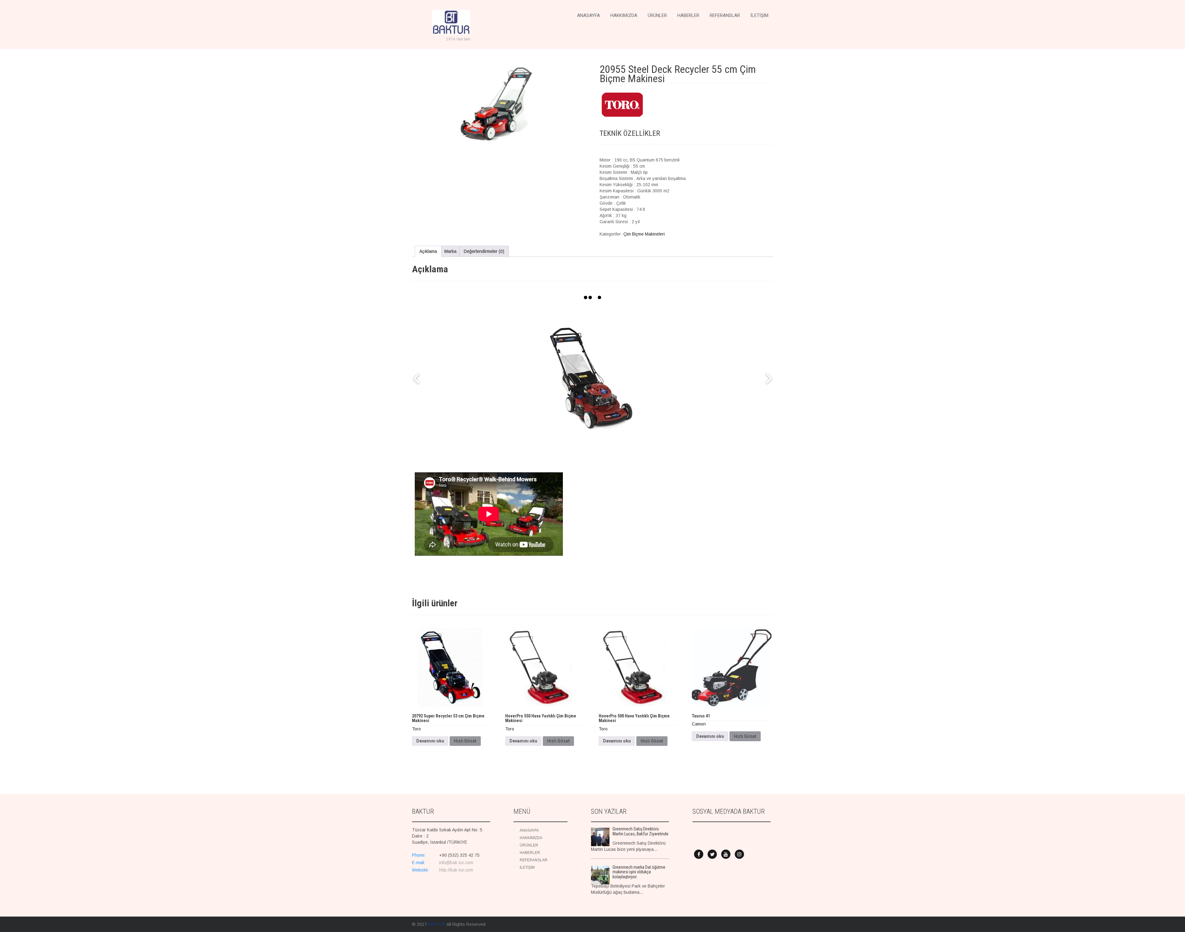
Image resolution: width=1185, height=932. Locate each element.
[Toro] (623, 105)
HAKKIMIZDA (623, 15)
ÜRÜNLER (657, 15)
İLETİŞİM (759, 15)
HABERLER (688, 15)
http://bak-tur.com (456, 869)
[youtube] (725, 854)
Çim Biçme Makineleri (644, 234)
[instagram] (739, 854)
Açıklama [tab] (428, 251)
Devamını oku (430, 740)
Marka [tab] (450, 251)
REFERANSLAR (725, 15)
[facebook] (698, 854)
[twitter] (712, 854)
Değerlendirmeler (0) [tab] (484, 251)
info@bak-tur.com (456, 862)
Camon (699, 723)
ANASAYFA (588, 15)
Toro (416, 728)
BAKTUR (437, 924)
